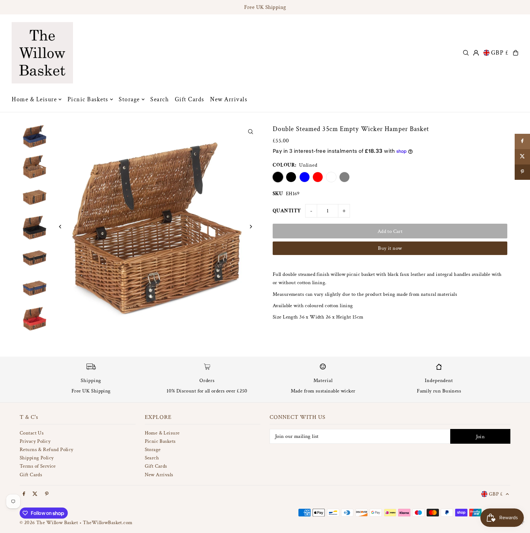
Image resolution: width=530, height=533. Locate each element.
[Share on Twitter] (522, 156)
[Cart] (515, 53)
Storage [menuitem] (129, 99)
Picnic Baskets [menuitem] (87, 99)
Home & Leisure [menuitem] (34, 99)
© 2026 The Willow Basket (49, 522)
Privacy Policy (35, 441)
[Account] (476, 53)
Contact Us (32, 433)
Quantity (287, 210)
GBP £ (500, 53)
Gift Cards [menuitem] (189, 99)
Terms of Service (38, 466)
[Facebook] (24, 494)
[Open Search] (466, 53)
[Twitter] (35, 494)
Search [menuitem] (159, 99)
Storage (153, 449)
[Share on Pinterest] (522, 172)
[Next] (250, 227)
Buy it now (390, 248)
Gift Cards (31, 474)
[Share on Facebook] (522, 141)
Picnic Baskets (160, 441)
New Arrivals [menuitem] (228, 99)
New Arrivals (159, 474)
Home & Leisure (162, 433)
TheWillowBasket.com (107, 522)
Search (152, 457)
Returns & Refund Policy (47, 449)
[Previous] (60, 227)
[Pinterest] (46, 494)
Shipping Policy (37, 457)
